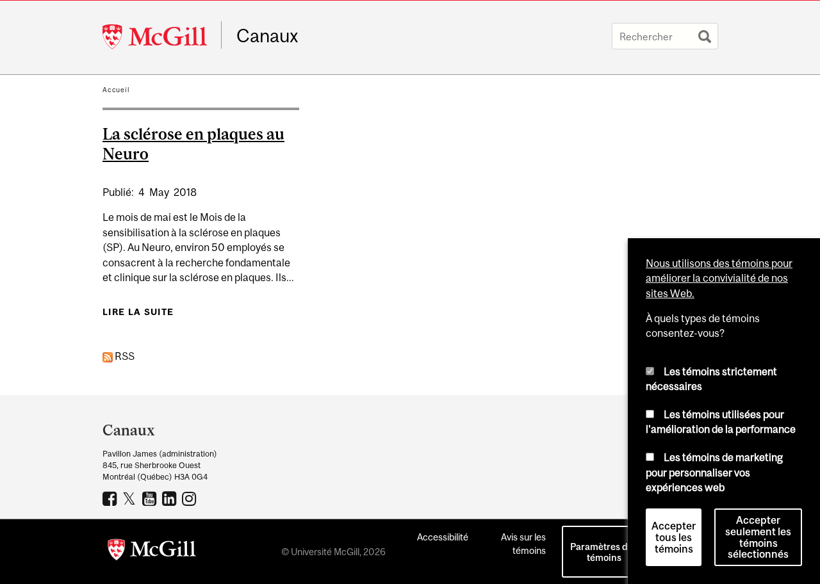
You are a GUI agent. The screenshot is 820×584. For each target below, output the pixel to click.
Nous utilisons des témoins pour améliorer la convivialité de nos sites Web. (719, 278)
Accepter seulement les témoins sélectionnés (758, 537)
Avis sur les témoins (523, 543)
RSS (124, 356)
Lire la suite (138, 312)
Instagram (190, 498)
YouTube (151, 498)
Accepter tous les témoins (674, 537)
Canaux (267, 35)
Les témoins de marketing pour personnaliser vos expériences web (714, 472)
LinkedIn (170, 498)
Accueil (116, 89)
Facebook (111, 498)
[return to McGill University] (152, 552)
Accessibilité (442, 536)
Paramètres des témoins (603, 552)
